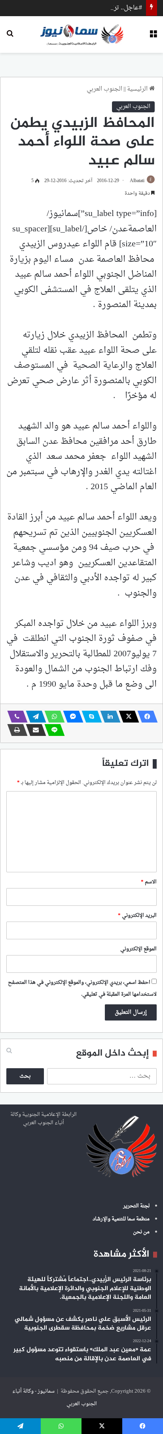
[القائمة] (153, 37)
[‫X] (127, 717)
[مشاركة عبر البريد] (34, 730)
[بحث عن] (10, 37)
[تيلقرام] (34, 717)
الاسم (149, 882)
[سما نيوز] (81, 34)
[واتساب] (52, 717)
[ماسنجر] (71, 717)
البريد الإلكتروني (137, 915)
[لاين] (52, 730)
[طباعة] (15, 730)
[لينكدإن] (108, 717)
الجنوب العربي (104, 89)
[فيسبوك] (145, 717)
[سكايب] (89, 717)
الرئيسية (138, 89)
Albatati (137, 181)
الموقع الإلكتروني (138, 949)
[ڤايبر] (15, 717)
